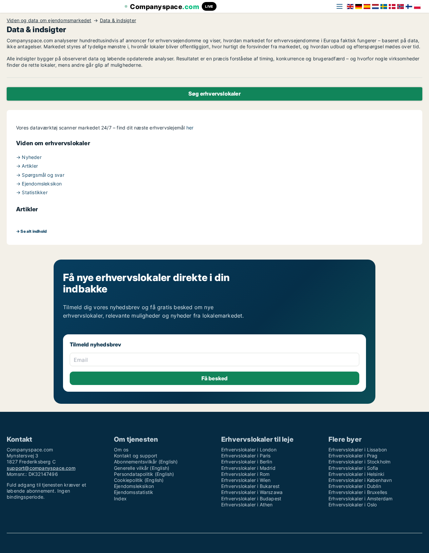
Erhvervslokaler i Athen (247, 504)
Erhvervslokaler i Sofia (353, 468)
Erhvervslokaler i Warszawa (252, 492)
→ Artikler (27, 166)
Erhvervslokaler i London (249, 449)
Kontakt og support (136, 455)
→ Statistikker (32, 192)
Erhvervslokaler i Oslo (352, 504)
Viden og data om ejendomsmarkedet (49, 20)
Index (120, 498)
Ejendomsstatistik (133, 492)
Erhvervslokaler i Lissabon (357, 449)
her (190, 127)
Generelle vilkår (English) (141, 468)
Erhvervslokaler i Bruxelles (357, 492)
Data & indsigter (118, 20)
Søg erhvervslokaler (214, 93)
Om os (121, 449)
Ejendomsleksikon (134, 486)
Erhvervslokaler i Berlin (246, 461)
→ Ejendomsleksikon (39, 183)
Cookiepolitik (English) (139, 480)
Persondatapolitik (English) (144, 474)
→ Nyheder (29, 157)
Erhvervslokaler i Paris (246, 455)
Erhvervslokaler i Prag (352, 455)
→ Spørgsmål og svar (40, 175)
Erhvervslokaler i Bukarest (250, 486)
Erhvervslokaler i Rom (245, 474)
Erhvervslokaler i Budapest (251, 498)
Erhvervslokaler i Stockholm (359, 461)
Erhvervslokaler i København (360, 480)
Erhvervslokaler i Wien (245, 480)
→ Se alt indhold (31, 231)
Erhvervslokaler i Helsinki (356, 474)
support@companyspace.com (41, 468)
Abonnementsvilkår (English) (146, 461)
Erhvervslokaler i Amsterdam (360, 498)
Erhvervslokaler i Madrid (248, 468)
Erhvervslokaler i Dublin (354, 486)
